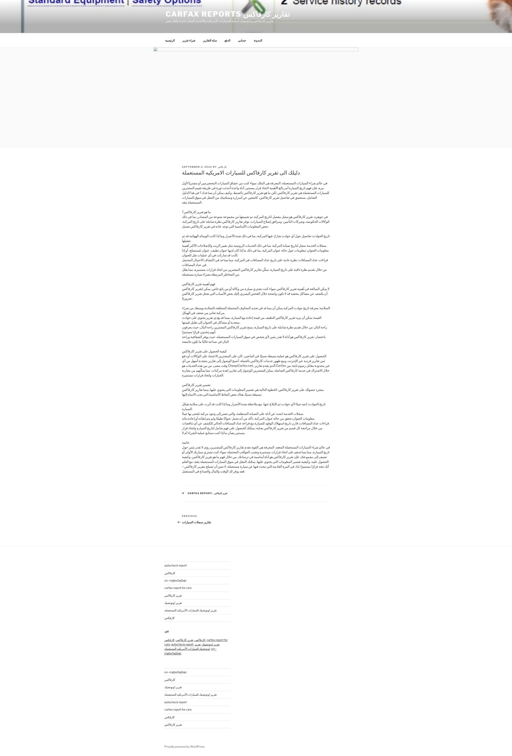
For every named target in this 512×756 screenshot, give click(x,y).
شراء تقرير (188, 40)
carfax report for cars (178, 588)
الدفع (227, 40)
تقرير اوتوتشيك (173, 603)
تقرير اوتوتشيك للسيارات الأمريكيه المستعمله (190, 610)
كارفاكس (169, 573)
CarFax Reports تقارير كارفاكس (228, 14)
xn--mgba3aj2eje (175, 580)
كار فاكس (222, 166)
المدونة (258, 40)
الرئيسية (170, 40)
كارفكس (169, 618)
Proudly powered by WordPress (184, 746)
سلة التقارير (210, 40)
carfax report (200, 493)
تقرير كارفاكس (221, 493)
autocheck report (175, 565)
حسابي (242, 40)
